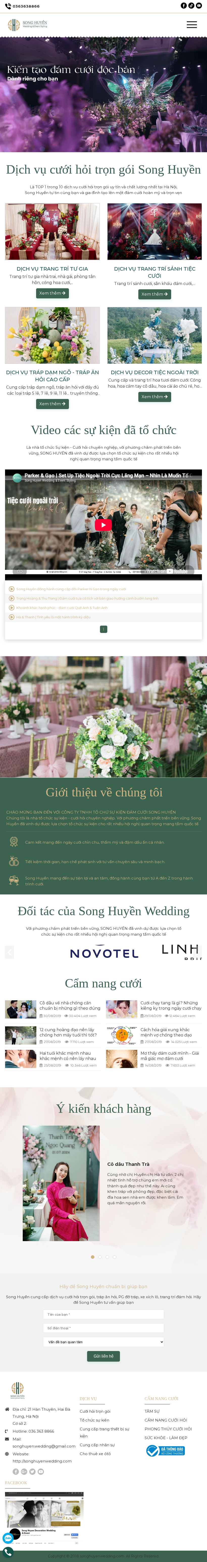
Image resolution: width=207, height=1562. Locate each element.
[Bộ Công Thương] (165, 1457)
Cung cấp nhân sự (97, 1444)
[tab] (92, 1259)
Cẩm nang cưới (103, 983)
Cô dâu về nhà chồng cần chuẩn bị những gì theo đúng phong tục (70, 1008)
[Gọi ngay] (8, 1556)
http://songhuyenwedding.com (42, 1461)
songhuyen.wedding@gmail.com (44, 1446)
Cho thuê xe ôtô (95, 1453)
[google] (24, 1472)
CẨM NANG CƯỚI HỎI (166, 1420)
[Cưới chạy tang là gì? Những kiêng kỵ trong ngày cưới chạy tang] (121, 1009)
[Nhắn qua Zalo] (8, 1538)
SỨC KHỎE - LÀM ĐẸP (166, 1437)
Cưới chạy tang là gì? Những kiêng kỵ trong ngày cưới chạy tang (171, 1008)
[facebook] (16, 1472)
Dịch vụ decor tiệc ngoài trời (155, 372)
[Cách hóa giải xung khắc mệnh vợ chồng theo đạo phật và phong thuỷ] (121, 1035)
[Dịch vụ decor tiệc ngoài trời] (155, 335)
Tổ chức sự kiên (94, 1420)
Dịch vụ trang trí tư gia (52, 269)
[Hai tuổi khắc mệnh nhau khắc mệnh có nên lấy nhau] (20, 1059)
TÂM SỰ (152, 1411)
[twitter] (32, 1472)
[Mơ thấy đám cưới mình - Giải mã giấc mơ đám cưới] (121, 1059)
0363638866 (26, 6)
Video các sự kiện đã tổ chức (103, 430)
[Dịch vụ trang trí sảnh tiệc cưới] (155, 231)
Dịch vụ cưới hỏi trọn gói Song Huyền (103, 169)
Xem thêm (50, 293)
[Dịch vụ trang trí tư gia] (52, 231)
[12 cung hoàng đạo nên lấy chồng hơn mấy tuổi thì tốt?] (20, 1035)
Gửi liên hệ (104, 1356)
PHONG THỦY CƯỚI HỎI (168, 1429)
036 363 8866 (41, 1431)
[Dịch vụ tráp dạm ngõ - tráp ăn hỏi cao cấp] (52, 335)
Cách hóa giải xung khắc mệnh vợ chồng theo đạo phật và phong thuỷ (166, 1035)
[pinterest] (41, 1472)
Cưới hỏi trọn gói (95, 1411)
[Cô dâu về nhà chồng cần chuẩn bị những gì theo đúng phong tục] (20, 1009)
